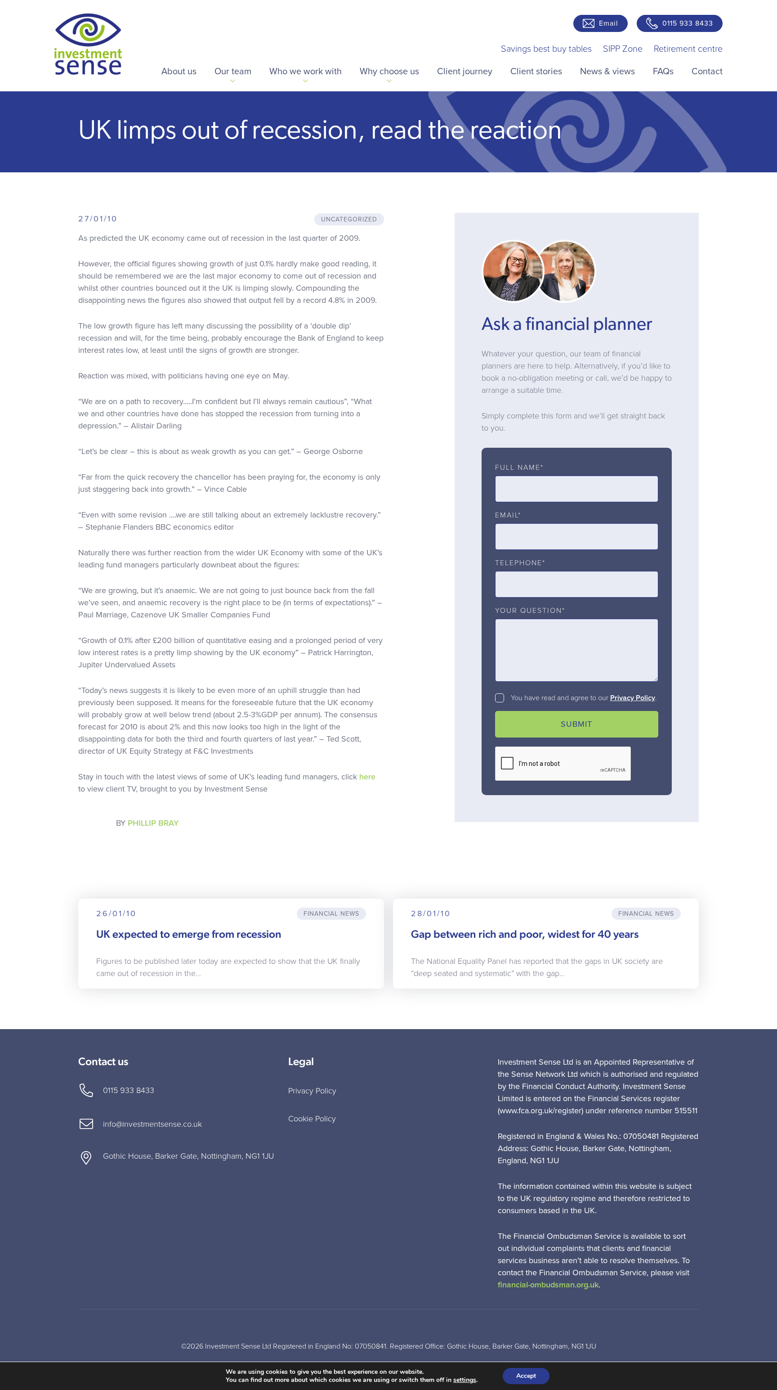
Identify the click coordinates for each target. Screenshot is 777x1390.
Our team (232, 71)
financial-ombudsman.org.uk (548, 1285)
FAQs (663, 71)
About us (178, 71)
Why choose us (389, 71)
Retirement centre (688, 49)
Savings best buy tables (546, 49)
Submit (576, 724)
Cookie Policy (312, 1119)
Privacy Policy (632, 697)
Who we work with (305, 71)
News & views (607, 71)
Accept (526, 1376)
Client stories (536, 71)
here (367, 777)
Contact (707, 71)
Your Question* (530, 610)
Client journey (464, 71)
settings (464, 1380)
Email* (508, 515)
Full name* (519, 467)
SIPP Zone (623, 49)
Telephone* (520, 563)
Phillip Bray (153, 823)
